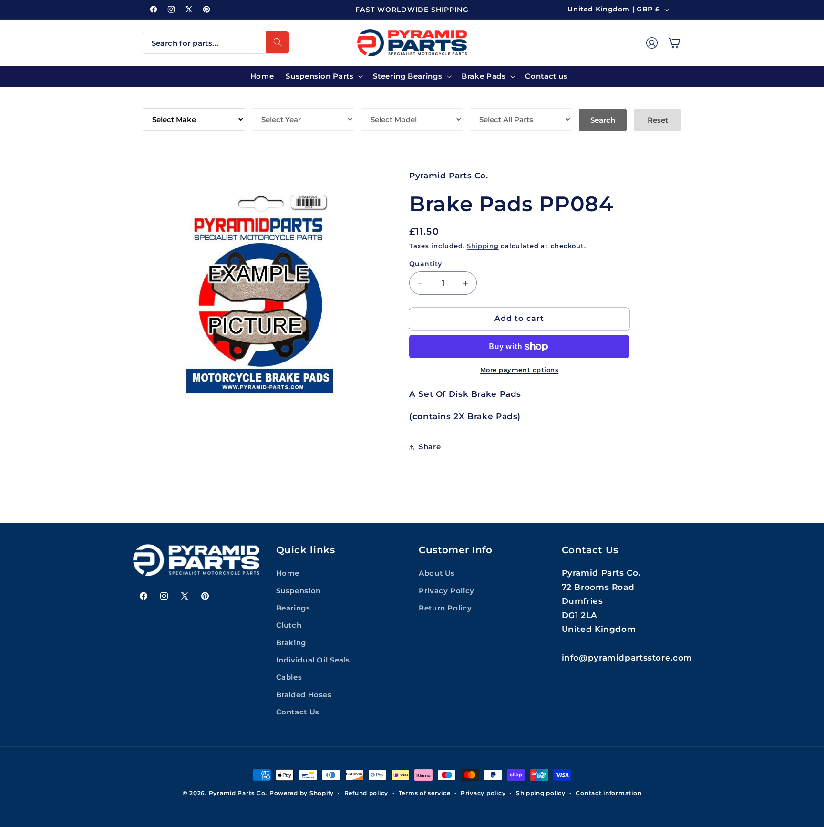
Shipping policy (541, 793)
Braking (291, 643)
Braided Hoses (304, 695)
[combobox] (215, 43)
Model (375, 101)
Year (262, 101)
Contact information (608, 793)
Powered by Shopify (301, 793)
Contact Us (297, 712)
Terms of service (425, 793)
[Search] (277, 42)
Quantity (425, 264)
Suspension (298, 591)
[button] (674, 42)
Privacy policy (483, 793)
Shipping (483, 245)
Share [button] (430, 447)
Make (154, 101)
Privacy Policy (446, 591)
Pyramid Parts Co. (238, 793)
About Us (437, 573)
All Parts (491, 101)
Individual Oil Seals (313, 660)
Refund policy (366, 793)
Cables (289, 677)
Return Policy (445, 608)
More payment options (519, 370)
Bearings (293, 608)
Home (288, 573)
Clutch (289, 625)
